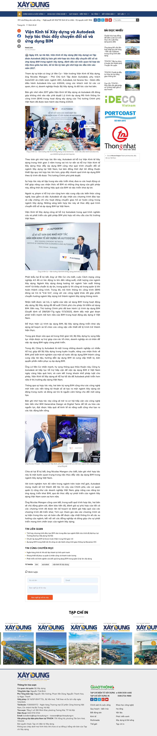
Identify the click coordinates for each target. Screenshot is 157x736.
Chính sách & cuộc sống (33, 14)
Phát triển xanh (122, 716)
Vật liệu (120, 14)
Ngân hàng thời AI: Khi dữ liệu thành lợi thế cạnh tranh (48, 552)
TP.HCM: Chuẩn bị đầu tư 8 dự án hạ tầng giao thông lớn (113, 74)
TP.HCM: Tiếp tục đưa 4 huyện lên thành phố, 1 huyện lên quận (113, 63)
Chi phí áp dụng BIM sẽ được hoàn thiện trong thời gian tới (50, 539)
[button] (128, 14)
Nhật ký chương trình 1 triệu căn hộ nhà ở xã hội (80, 20)
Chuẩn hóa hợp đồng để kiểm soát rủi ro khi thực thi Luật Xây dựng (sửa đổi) (112, 39)
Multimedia (95, 720)
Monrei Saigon (116, 155)
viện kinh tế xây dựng (61, 564)
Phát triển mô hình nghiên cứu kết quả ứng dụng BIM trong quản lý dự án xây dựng (59, 559)
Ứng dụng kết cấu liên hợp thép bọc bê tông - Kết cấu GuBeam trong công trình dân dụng (112, 51)
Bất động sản (108, 14)
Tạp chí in (120, 724)
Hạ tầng (94, 14)
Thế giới (93, 724)
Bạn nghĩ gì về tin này (40, 597)
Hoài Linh (29, 47)
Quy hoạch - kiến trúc (78, 14)
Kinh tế (93, 716)
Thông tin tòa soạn (26, 685)
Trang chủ (21, 25)
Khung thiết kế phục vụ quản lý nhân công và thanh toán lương (51, 555)
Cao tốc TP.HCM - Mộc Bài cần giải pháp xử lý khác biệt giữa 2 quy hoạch (113, 86)
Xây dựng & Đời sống (125, 720)
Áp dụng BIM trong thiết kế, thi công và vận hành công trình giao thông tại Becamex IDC (62, 542)
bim (36, 564)
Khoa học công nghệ (56, 14)
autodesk (45, 564)
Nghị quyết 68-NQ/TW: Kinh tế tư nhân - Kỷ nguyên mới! (37, 20)
